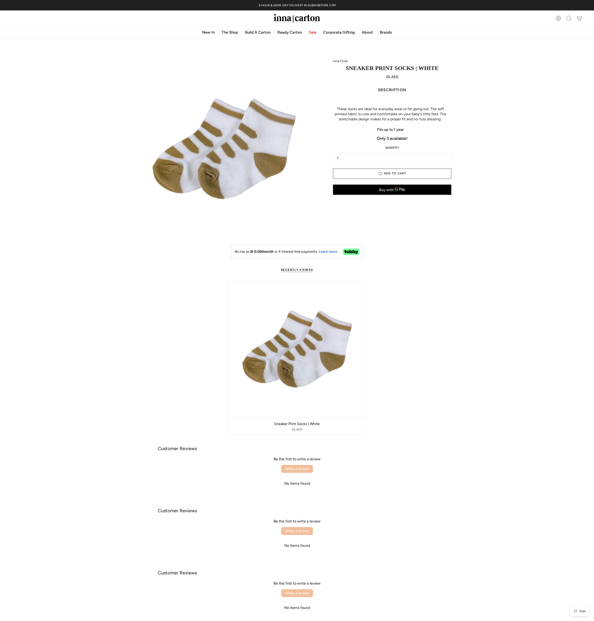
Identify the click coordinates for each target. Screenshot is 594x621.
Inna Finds (340, 61)
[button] (367, 32)
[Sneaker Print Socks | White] (297, 348)
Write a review (297, 469)
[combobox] (390, 119)
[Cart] (579, 18)
